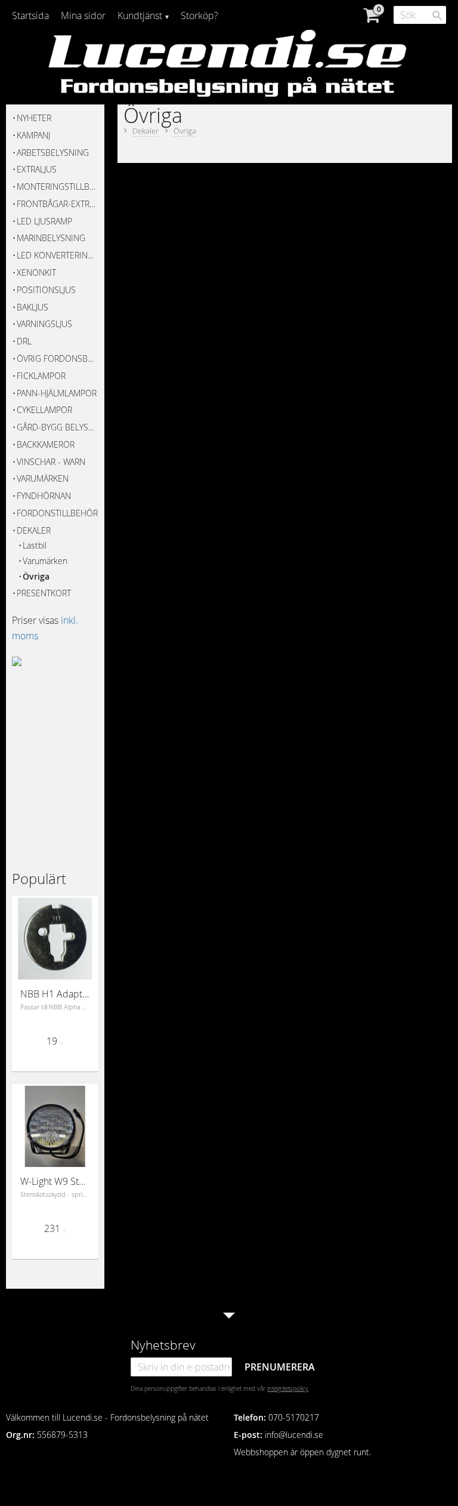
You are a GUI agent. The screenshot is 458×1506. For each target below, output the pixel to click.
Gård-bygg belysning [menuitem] (57, 427)
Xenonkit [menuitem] (36, 272)
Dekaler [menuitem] (34, 530)
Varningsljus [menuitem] (44, 323)
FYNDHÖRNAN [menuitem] (44, 495)
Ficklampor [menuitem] (41, 375)
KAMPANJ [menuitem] (33, 135)
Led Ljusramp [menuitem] (44, 221)
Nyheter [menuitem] (34, 118)
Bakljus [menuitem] (32, 307)
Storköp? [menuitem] (199, 15)
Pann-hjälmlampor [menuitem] (57, 393)
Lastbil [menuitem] (35, 545)
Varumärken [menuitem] (43, 478)
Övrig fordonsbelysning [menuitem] (57, 358)
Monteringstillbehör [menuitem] (57, 186)
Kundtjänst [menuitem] (139, 15)
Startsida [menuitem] (30, 15)
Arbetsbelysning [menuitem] (53, 152)
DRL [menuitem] (24, 341)
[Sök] (437, 15)
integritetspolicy (287, 1388)
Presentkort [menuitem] (44, 593)
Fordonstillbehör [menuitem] (57, 513)
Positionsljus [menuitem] (46, 289)
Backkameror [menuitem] (46, 444)
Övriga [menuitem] (36, 576)
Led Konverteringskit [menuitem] (57, 255)
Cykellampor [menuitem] (44, 409)
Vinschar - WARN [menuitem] (51, 461)
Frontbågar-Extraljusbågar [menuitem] (57, 204)
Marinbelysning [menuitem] (51, 238)
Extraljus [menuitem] (37, 169)
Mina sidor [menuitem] (83, 15)
